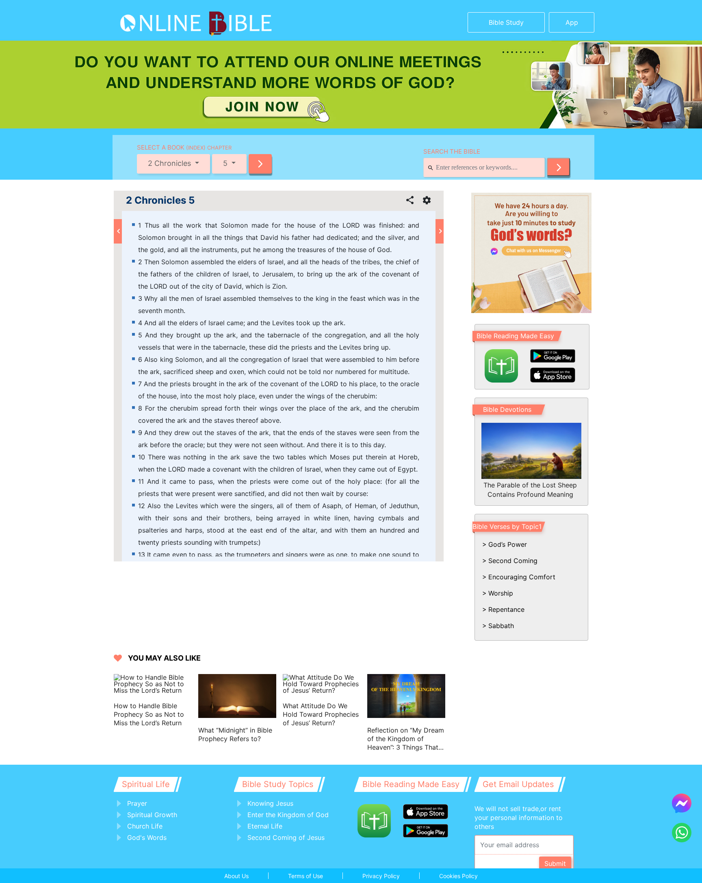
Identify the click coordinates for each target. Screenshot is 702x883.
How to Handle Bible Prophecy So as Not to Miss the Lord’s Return (149, 714)
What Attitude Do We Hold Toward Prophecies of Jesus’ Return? (321, 714)
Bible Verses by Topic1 (507, 526)
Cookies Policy (458, 875)
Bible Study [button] (506, 22)
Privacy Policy (381, 875)
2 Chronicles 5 (160, 200)
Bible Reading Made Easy (515, 336)
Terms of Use (305, 875)
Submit (555, 863)
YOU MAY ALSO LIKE (164, 658)
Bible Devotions (507, 409)
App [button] (572, 22)
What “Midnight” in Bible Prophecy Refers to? (235, 734)
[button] (260, 164)
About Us (236, 875)
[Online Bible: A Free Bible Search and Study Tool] (170, 20)
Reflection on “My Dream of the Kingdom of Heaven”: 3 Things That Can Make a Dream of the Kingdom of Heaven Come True (405, 739)
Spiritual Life (146, 784)
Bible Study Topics (277, 784)
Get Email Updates (518, 784)
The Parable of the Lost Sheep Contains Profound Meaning (530, 489)
